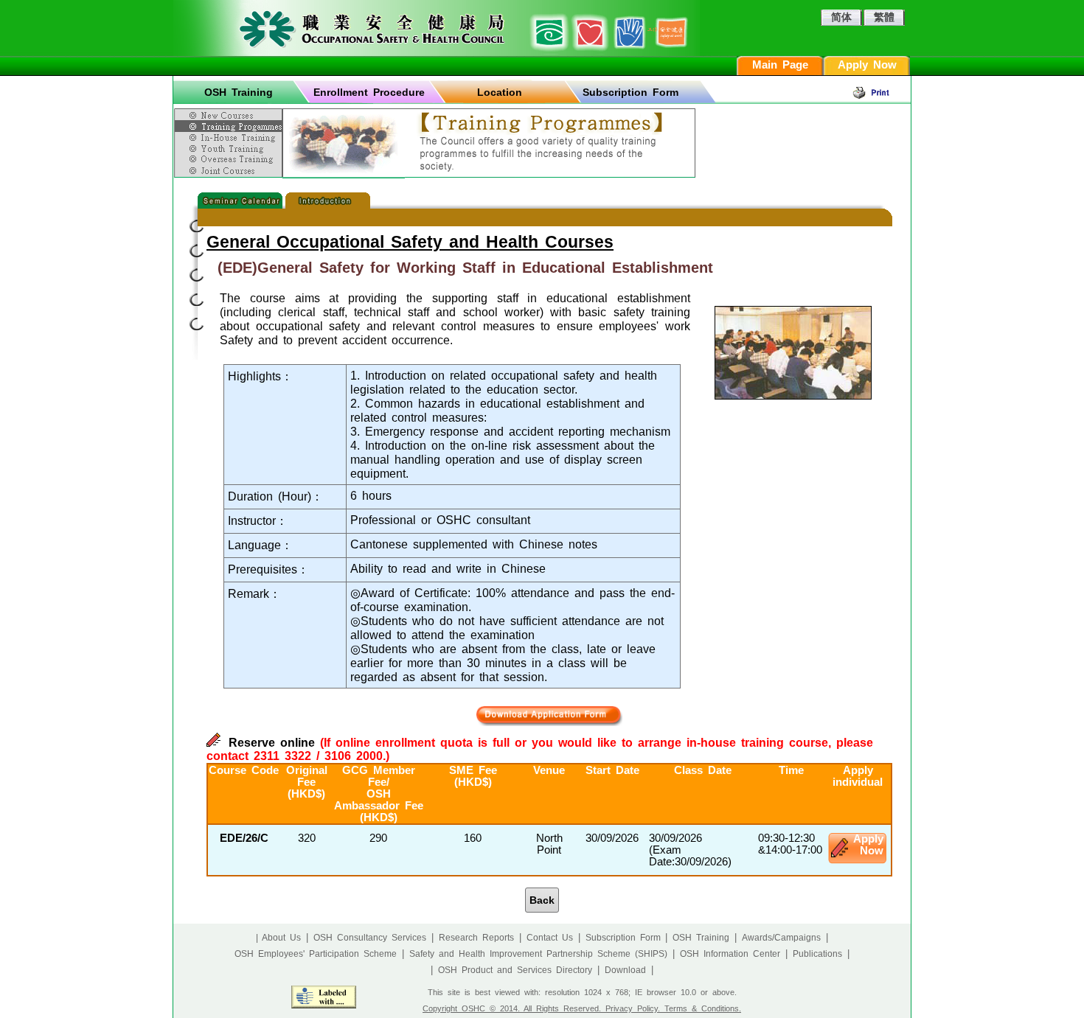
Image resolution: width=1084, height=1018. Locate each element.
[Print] (881, 93)
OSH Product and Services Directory (515, 970)
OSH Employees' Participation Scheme (315, 954)
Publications (817, 954)
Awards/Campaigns (781, 937)
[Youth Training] (230, 148)
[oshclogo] (436, 28)
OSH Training (238, 92)
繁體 (884, 17)
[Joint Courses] (230, 171)
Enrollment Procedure (369, 92)
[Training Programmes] (230, 126)
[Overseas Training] (230, 158)
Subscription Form (630, 92)
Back (542, 900)
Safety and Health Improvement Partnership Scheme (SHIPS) (538, 954)
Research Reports (476, 937)
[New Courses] (230, 112)
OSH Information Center (730, 954)
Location (499, 92)
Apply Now (867, 65)
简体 (841, 17)
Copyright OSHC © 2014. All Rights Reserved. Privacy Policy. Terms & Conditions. (582, 1008)
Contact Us (550, 937)
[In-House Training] (230, 137)
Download (625, 970)
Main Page (780, 65)
